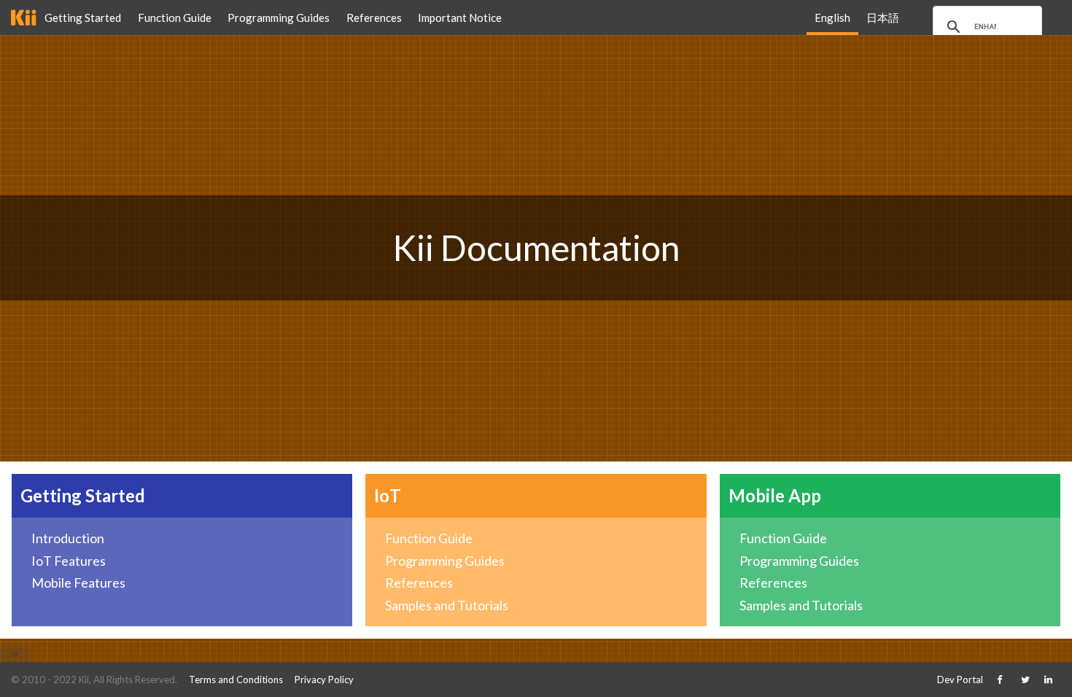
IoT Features (68, 561)
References (374, 17)
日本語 (882, 17)
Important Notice (460, 17)
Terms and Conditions (236, 679)
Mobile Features (78, 583)
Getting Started (82, 17)
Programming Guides (279, 17)
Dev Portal (960, 679)
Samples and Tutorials (446, 605)
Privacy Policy (324, 679)
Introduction (67, 538)
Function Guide (174, 17)
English (832, 17)
